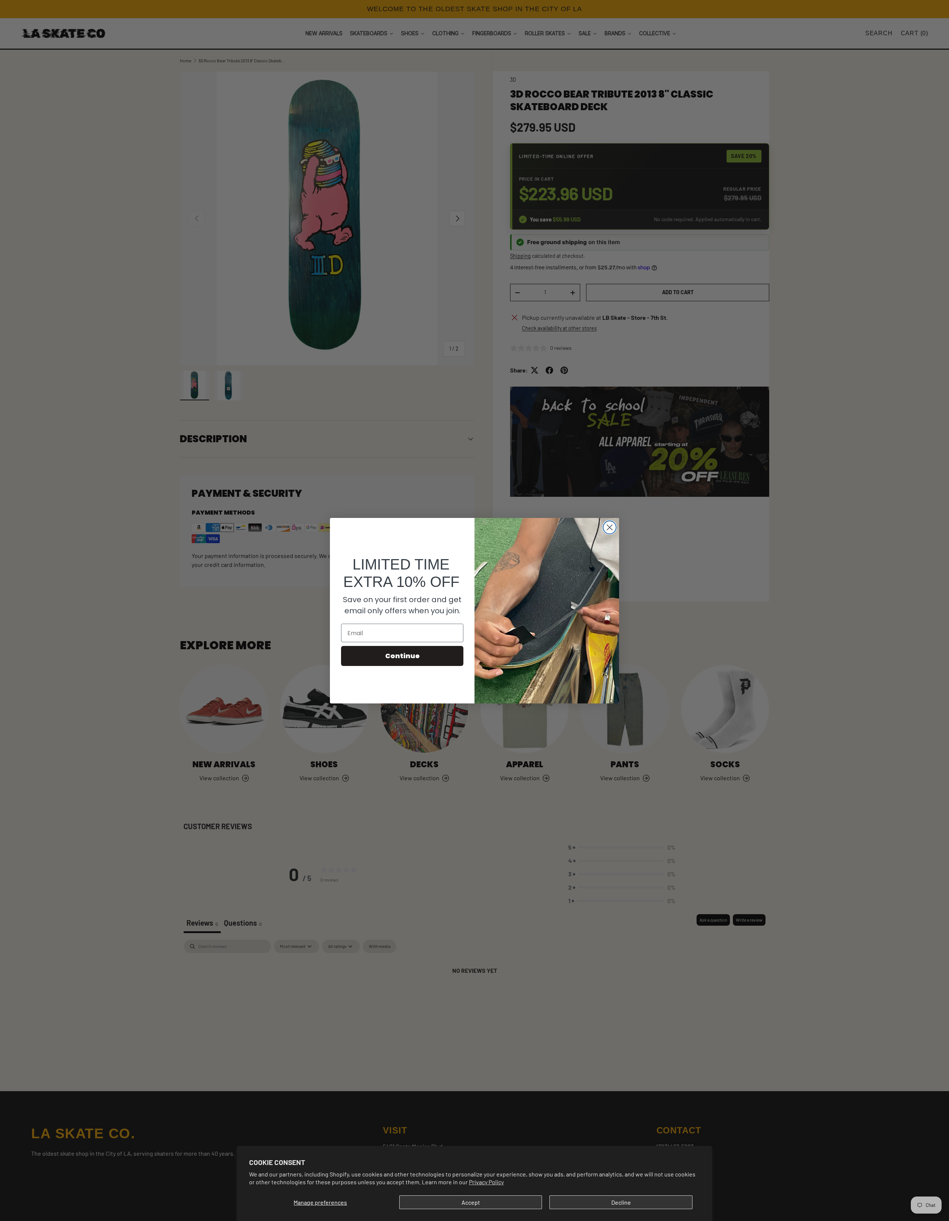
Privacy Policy (486, 1181)
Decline (621, 1202)
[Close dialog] (609, 527)
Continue (402, 655)
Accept (471, 1202)
